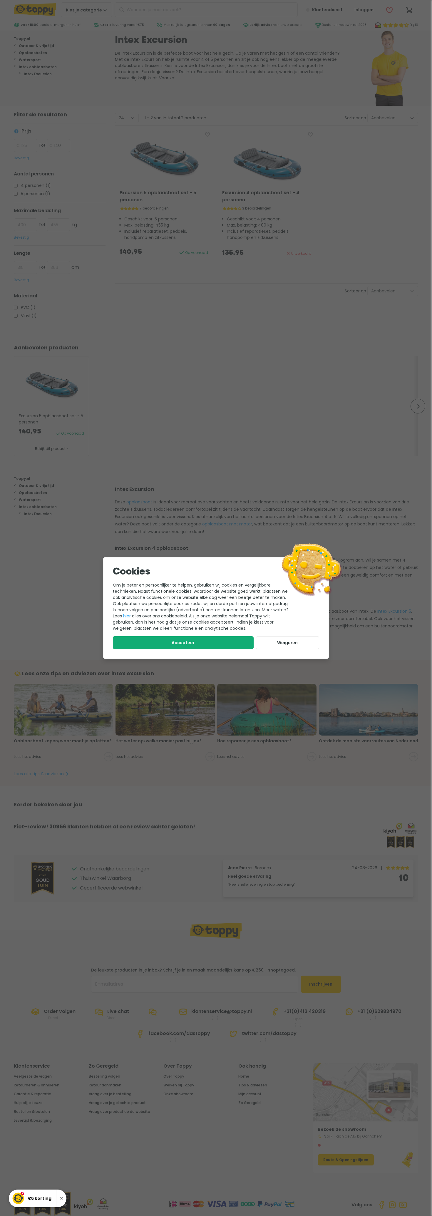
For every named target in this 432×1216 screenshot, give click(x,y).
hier (127, 616)
